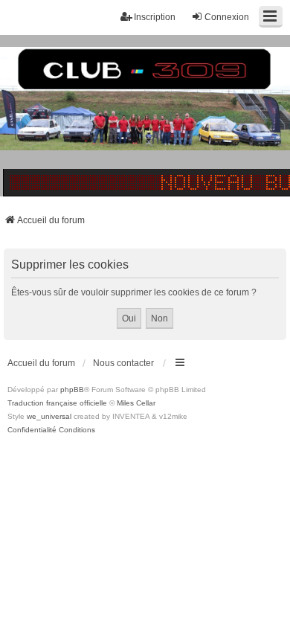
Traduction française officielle (57, 403)
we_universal (49, 416)
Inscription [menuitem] (154, 17)
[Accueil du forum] (145, 115)
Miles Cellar (136, 403)
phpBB (72, 389)
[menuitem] (32, 430)
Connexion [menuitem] (226, 17)
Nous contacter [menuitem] (123, 363)
